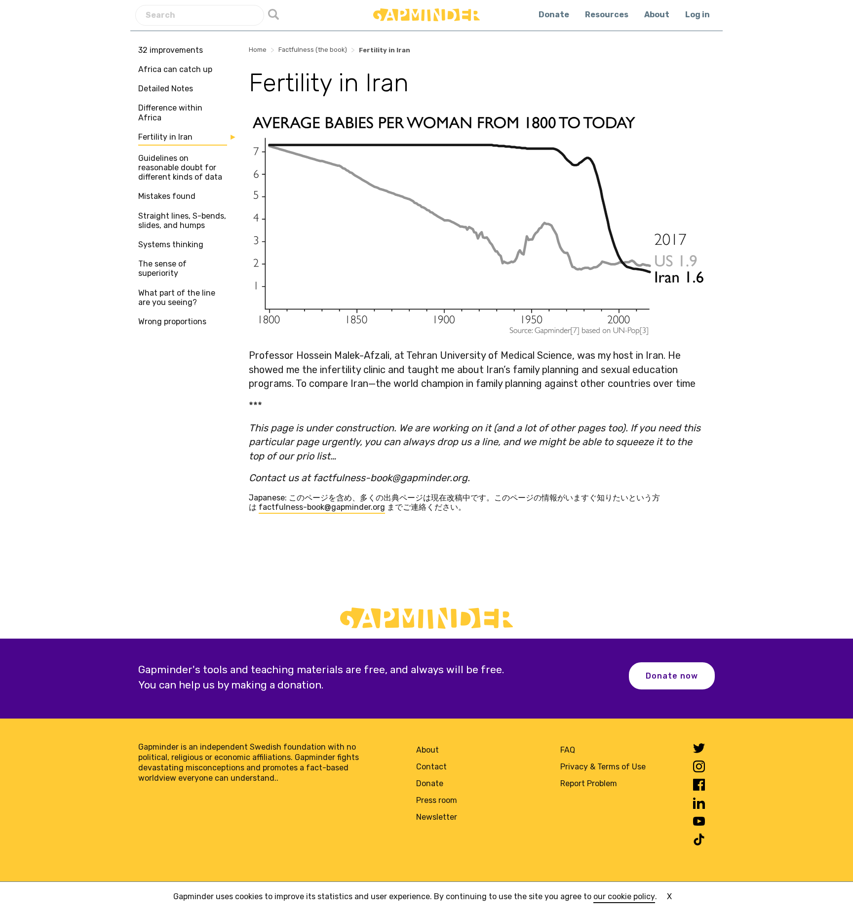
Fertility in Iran (165, 137)
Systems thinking (170, 244)
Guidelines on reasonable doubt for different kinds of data (180, 167)
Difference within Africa (170, 113)
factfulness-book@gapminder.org (322, 507)
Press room (436, 800)
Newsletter (436, 817)
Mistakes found (166, 196)
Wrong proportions (172, 321)
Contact (431, 766)
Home (258, 49)
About (656, 14)
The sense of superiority (162, 268)
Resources (606, 14)
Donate (554, 14)
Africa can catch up (175, 69)
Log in (697, 14)
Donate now (672, 676)
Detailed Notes (165, 88)
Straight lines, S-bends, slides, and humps (182, 220)
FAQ (567, 750)
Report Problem (588, 783)
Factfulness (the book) (312, 49)
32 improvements (170, 50)
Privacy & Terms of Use (603, 766)
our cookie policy (624, 896)
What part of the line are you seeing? (176, 297)
